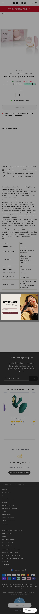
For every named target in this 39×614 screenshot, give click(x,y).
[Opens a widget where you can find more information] (30, 610)
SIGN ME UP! (10, 312)
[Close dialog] (37, 295)
